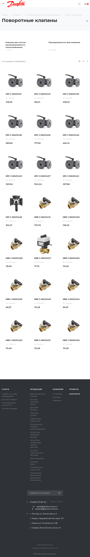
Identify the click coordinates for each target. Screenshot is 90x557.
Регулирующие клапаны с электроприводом (37, 426)
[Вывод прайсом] (87, 61)
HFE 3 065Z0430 (71, 94)
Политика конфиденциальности (45, 548)
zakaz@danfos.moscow (46, 506)
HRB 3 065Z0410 (42, 217)
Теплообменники (37, 458)
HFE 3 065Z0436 (42, 135)
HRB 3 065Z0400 (71, 340)
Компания (58, 389)
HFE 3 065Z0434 (71, 135)
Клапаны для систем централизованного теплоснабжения (15, 44)
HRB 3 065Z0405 (14, 299)
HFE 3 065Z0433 (14, 176)
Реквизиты (57, 400)
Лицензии (56, 397)
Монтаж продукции (9, 408)
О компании (57, 394)
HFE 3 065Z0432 (71, 176)
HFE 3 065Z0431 (14, 94)
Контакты (74, 394)
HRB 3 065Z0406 (71, 258)
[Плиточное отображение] (79, 61)
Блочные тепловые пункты (34, 402)
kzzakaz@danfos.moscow (46, 509)
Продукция (36, 389)
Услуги (5, 389)
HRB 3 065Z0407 (42, 258)
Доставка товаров (9, 399)
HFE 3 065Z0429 (42, 94)
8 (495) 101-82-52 (38, 502)
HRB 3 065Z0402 (14, 340)
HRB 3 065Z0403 (42, 299)
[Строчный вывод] (83, 61)
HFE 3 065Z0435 (14, 135)
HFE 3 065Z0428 (14, 217)
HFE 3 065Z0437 (42, 176)
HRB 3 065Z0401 (42, 340)
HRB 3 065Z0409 (71, 217)
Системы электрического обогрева (36, 453)
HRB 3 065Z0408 (14, 258)
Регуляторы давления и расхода (35, 434)
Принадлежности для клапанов (64, 42)
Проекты (74, 389)
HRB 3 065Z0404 (71, 299)
